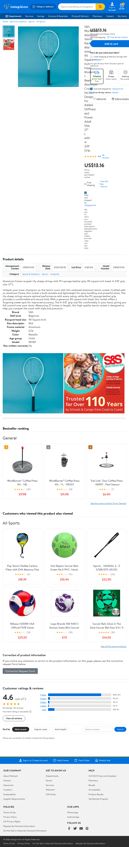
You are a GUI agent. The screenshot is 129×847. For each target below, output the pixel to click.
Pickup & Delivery (80, 16)
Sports (32, 21)
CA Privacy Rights (11, 821)
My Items (122, 16)
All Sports (40, 21)
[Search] (100, 6)
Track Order (84, 760)
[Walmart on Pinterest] (87, 829)
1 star (44, 709)
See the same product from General (108, 503)
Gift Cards (51, 794)
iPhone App (72, 812)
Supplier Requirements (14, 798)
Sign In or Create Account (35, 760)
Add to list (101, 98)
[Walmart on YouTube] (81, 829)
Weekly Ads (104, 760)
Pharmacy (97, 16)
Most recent (20, 729)
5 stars (43, 695)
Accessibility (94, 789)
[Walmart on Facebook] (69, 829)
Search (120, 729)
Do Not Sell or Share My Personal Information (25, 830)
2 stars (43, 706)
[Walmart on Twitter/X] (75, 829)
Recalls (92, 785)
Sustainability (9, 794)
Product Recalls (96, 794)
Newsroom (8, 785)
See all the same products (113, 646)
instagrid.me (90, 205)
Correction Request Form (20, 671)
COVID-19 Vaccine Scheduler (103, 775)
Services (29, 16)
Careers (110, 16)
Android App (73, 816)
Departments (15, 16)
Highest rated (40, 729)
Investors (7, 789)
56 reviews (105, 156)
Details (115, 92)
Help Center (63, 760)
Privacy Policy (10, 816)
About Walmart (10, 775)
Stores (49, 780)
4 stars (43, 698)
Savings (40, 16)
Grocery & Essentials (58, 16)
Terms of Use (9, 812)
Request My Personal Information (19, 826)
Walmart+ (50, 789)
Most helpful (61, 729)
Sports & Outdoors (18, 21)
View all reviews (14, 718)
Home (5, 21)
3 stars (43, 702)
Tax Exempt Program (98, 798)
